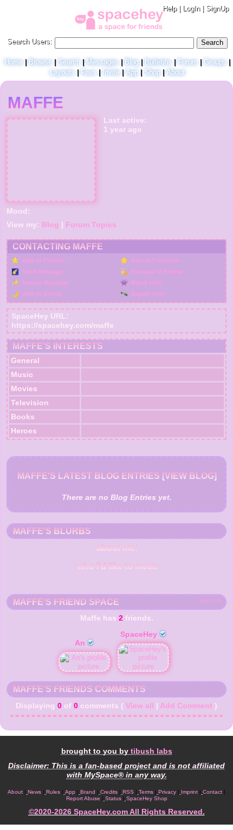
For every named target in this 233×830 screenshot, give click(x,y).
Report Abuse (83, 798)
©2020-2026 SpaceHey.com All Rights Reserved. (117, 811)
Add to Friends (43, 260)
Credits (109, 792)
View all (140, 705)
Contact (212, 792)
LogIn (191, 8)
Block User (146, 282)
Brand (87, 792)
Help (170, 8)
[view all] (210, 600)
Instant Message (45, 282)
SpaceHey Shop (146, 798)
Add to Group (41, 294)
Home (13, 62)
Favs (88, 72)
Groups (215, 62)
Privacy (167, 792)
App (132, 72)
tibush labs (151, 751)
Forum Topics (91, 224)
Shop (152, 72)
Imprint (189, 792)
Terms (146, 792)
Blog (132, 62)
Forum (188, 62)
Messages (102, 62)
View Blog (189, 475)
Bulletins (158, 62)
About (175, 72)
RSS (128, 792)
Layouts (62, 72)
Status (113, 798)
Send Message (42, 271)
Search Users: (29, 41)
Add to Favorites (154, 260)
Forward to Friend (156, 271)
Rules (53, 792)
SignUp (217, 8)
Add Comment (186, 705)
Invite (111, 72)
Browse (40, 62)
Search (212, 42)
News (34, 792)
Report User (147, 294)
